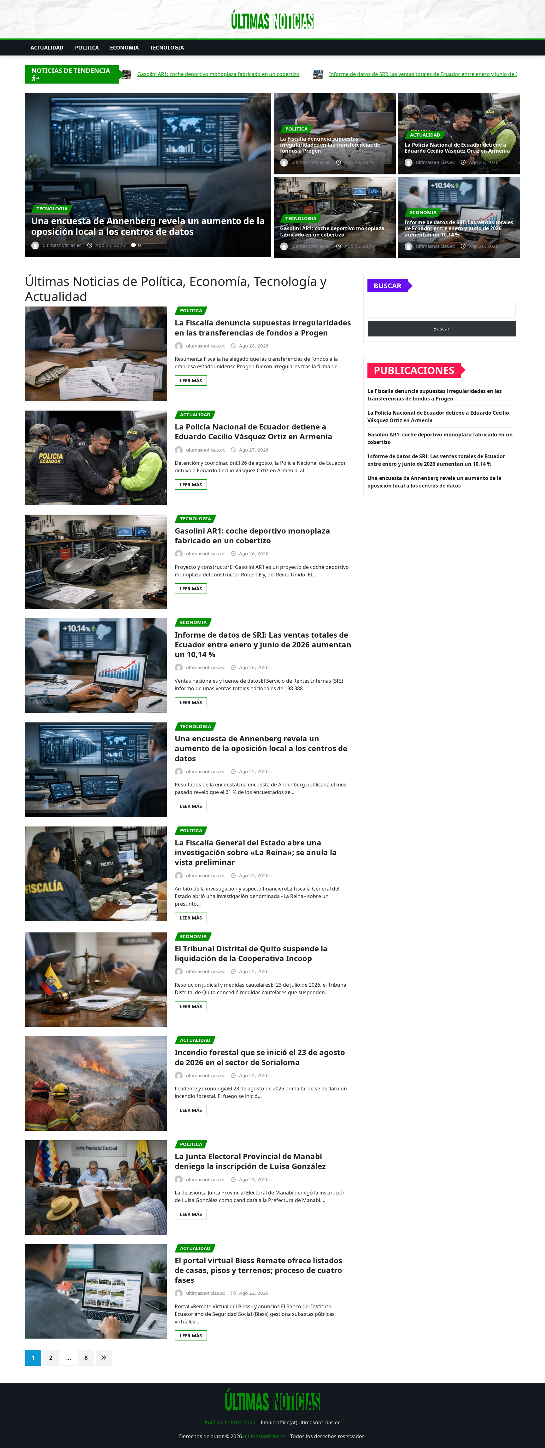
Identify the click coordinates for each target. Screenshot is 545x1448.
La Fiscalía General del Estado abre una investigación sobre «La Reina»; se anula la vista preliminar (256, 852)
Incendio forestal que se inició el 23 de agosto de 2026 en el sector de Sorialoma (260, 1057)
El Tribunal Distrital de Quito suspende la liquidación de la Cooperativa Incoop (251, 953)
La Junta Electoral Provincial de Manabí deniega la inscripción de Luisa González (250, 1161)
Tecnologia (167, 47)
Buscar (387, 285)
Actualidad (47, 47)
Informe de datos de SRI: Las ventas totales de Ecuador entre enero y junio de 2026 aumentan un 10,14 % (459, 228)
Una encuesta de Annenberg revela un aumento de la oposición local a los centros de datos (261, 748)
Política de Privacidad (230, 1422)
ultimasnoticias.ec (264, 1436)
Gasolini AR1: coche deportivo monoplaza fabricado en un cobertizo (168, 226)
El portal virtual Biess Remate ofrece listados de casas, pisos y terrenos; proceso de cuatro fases (258, 1270)
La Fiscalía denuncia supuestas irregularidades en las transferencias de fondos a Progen (330, 144)
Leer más (191, 380)
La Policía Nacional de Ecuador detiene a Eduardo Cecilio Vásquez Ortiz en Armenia (457, 147)
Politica (87, 47)
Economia (124, 47)
